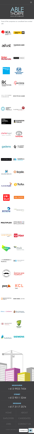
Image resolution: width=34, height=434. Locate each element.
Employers (8, 418)
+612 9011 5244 (17, 397)
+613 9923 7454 (17, 388)
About (24, 412)
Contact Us (24, 424)
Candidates (24, 418)
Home (9, 412)
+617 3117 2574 (17, 406)
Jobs (8, 424)
